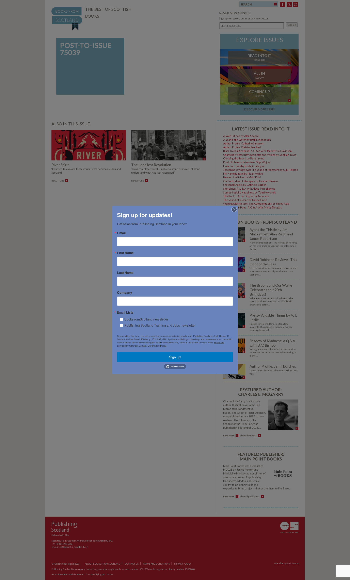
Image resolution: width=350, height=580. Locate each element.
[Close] (234, 209)
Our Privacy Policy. (157, 345)
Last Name (125, 272)
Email (121, 232)
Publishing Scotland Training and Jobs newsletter (159, 325)
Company (124, 292)
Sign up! (175, 357)
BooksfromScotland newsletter (146, 319)
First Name (125, 252)
